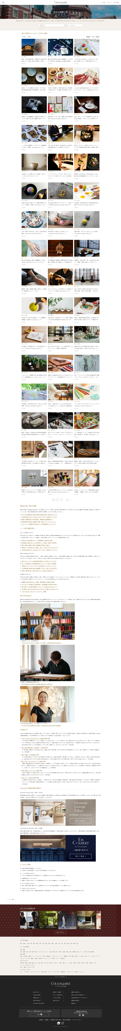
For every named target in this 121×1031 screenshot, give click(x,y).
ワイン (61, 956)
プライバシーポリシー (77, 1019)
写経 (88, 951)
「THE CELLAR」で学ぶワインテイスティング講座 (33, 591)
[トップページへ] (60, 2)
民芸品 (78, 963)
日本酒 (44, 956)
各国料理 (62, 958)
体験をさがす (36, 997)
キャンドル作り (56, 971)
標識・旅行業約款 (66, 1019)
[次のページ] (71, 500)
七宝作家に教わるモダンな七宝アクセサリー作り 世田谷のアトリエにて (39, 517)
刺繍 (63, 963)
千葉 (28, 943)
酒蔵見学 (66, 956)
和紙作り (91, 963)
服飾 (25, 967)
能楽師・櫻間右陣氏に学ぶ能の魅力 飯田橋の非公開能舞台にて (37, 519)
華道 (67, 951)
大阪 (43, 943)
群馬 (37, 943)
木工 (95, 963)
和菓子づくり (31, 956)
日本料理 (25, 956)
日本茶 (82, 956)
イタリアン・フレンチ (24, 958)
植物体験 (63, 971)
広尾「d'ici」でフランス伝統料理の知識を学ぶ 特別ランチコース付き (38, 561)
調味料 (32, 958)
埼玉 (31, 943)
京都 (40, 943)
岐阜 (77, 943)
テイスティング (38, 956)
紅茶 (93, 956)
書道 (70, 951)
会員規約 (47, 1019)
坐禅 (30, 951)
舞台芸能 (92, 951)
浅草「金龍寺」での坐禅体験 (28, 755)
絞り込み (42, 28)
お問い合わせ (56, 1000)
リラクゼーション (70, 971)
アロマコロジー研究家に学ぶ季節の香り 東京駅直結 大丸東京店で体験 (39, 584)
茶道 (21, 951)
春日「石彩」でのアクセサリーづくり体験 (31, 761)
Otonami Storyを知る (38, 1003)
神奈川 (24, 943)
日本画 (59, 951)
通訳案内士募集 (75, 1000)
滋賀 (56, 943)
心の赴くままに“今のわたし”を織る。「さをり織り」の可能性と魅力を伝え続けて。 (41, 643)
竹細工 (82, 963)
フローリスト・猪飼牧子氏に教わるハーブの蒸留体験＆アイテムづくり (38, 524)
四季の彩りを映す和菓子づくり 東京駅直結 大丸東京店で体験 (36, 540)
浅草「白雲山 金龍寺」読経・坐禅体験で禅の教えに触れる (35, 545)
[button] (74, 25)
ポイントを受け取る (57, 995)
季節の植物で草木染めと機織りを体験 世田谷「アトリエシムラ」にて (38, 522)
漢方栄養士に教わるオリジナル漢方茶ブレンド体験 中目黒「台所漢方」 (39, 543)
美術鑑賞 (74, 951)
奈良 (49, 943)
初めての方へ (36, 992)
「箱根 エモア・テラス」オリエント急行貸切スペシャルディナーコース (38, 566)
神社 (78, 951)
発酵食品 (48, 956)
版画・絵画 (34, 951)
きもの (21, 967)
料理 (21, 956)
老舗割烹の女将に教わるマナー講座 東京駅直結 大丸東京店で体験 (37, 582)
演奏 (85, 951)
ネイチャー (49, 971)
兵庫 (46, 943)
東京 (21, 943)
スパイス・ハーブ (47, 958)
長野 (68, 943)
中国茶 (36, 958)
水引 (36, 963)
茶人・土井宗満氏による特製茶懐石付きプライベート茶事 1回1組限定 (38, 563)
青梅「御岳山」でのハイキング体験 (30, 770)
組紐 (60, 963)
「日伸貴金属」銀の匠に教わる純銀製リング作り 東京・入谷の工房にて (39, 568)
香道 (50, 951)
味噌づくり (77, 956)
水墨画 (63, 951)
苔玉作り (76, 971)
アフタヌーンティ (55, 956)
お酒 (85, 956)
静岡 (74, 943)
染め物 (51, 963)
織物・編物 (31, 963)
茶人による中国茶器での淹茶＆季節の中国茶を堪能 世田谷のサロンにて (39, 514)
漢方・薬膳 (71, 956)
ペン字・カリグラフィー (43, 951)
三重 (59, 943)
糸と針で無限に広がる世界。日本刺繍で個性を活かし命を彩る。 (37, 684)
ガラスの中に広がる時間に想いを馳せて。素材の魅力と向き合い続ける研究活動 (41, 725)
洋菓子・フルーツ (56, 958)
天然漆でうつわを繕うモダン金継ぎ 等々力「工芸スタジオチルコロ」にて (39, 547)
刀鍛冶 (86, 963)
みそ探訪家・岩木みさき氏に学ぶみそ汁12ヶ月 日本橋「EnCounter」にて (40, 589)
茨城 (34, 943)
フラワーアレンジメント (35, 971)
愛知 (65, 943)
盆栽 (42, 971)
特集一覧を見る (60, 932)
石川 (62, 943)
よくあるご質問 (56, 997)
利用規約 (41, 1019)
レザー (67, 963)
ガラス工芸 (46, 963)
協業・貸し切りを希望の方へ (78, 995)
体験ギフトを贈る (57, 992)
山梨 (71, 943)
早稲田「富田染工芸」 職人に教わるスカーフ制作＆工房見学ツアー (37, 570)
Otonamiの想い (37, 995)
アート (81, 951)
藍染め (75, 963)
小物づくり (56, 963)
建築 (24, 951)
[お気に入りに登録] (45, 54)
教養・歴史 (55, 951)
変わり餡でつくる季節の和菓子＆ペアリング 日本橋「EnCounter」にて (39, 587)
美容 (45, 971)
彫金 (39, 963)
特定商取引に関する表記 (56, 1019)
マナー (21, 971)
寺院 (27, 951)
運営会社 (73, 1003)
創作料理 (40, 958)
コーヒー (89, 956)
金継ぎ (26, 963)
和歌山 (52, 943)
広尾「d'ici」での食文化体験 (28, 777)
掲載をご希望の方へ (76, 992)
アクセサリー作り (31, 967)
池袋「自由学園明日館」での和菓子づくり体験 (32, 747)
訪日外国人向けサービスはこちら (79, 997)
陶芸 (42, 963)
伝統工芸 (22, 963)
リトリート (82, 971)
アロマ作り (26, 971)
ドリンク (97, 956)
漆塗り (71, 963)
